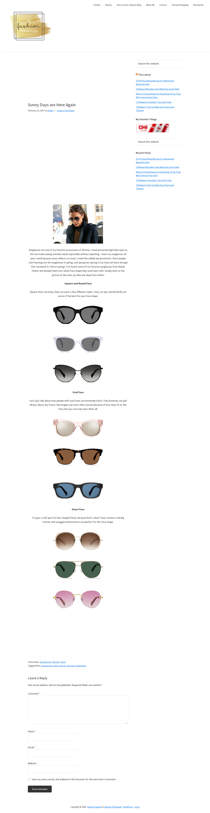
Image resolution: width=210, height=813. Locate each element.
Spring (62, 665)
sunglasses (81, 665)
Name (32, 731)
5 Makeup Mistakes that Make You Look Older (157, 89)
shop (55, 665)
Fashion (56, 662)
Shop (63, 662)
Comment (34, 693)
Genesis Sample (94, 807)
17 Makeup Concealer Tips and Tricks (153, 102)
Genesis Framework (113, 807)
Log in (137, 807)
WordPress (128, 807)
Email (32, 747)
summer (71, 665)
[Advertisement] (78, 81)
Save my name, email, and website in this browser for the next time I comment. (74, 779)
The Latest (144, 74)
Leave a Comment (65, 110)
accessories (46, 665)
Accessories (45, 662)
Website (32, 763)
